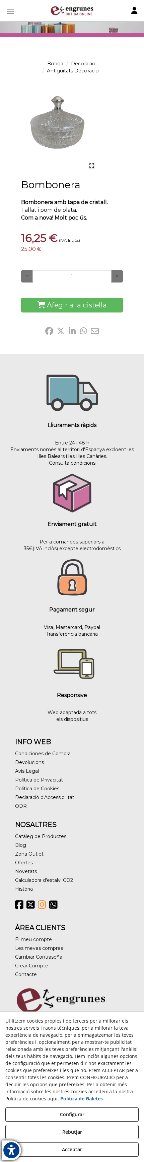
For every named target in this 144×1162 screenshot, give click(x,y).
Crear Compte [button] (31, 966)
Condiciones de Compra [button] (43, 754)
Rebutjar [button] (72, 1132)
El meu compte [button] (33, 939)
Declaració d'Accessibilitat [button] (44, 797)
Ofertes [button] (24, 863)
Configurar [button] (72, 1114)
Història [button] (24, 889)
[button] (72, 10)
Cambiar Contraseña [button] (38, 957)
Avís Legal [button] (27, 771)
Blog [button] (20, 845)
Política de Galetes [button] (81, 1098)
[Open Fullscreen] (91, 165)
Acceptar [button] (72, 1149)
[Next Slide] (90, 130)
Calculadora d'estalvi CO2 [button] (44, 880)
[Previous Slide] (24, 130)
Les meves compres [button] (39, 948)
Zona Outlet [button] (29, 854)
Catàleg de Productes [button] (40, 836)
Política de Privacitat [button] (39, 780)
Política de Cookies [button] (37, 789)
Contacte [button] (26, 974)
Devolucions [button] (29, 762)
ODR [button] (21, 806)
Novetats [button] (26, 871)
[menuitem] (72, 753)
